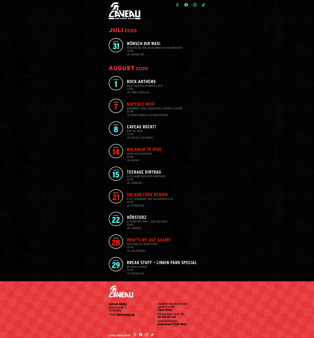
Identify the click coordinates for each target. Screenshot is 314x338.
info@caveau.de (126, 314)
